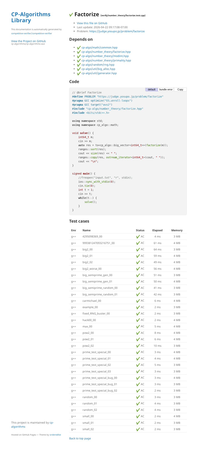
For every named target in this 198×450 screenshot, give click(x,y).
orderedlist (55, 434)
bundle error (165, 89)
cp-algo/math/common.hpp (99, 47)
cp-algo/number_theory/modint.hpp (105, 56)
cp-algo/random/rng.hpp (97, 64)
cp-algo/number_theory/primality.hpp (106, 60)
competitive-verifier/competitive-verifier (31, 33)
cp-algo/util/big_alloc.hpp (98, 69)
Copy (180, 89)
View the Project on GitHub (28, 42)
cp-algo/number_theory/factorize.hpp (106, 51)
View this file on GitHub (92, 23)
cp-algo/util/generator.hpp (99, 73)
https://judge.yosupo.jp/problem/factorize (117, 31)
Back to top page (80, 438)
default (151, 89)
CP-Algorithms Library (30, 17)
